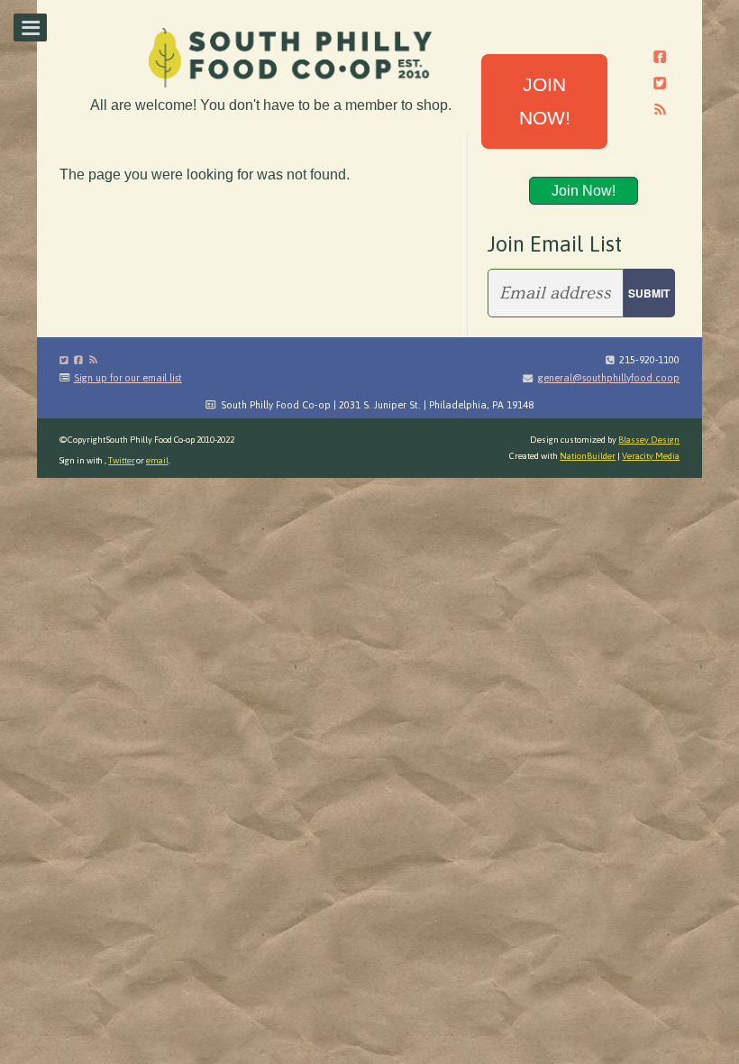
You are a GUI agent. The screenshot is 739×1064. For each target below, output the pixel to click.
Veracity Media (651, 456)
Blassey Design (649, 440)
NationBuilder (588, 456)
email (157, 460)
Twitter (121, 460)
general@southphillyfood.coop (608, 377)
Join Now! (584, 190)
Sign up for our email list (128, 377)
